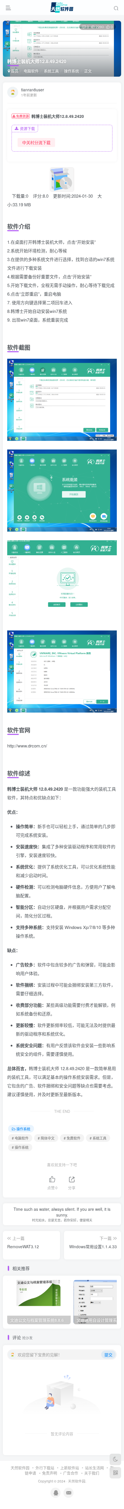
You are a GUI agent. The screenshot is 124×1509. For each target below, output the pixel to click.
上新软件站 (69, 1467)
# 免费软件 (72, 1138)
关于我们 (91, 1473)
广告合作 (70, 1473)
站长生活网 (94, 1467)
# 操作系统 (20, 1147)
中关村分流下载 (36, 142)
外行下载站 (44, 1467)
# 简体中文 (46, 1138)
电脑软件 (31, 70)
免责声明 (49, 1473)
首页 (14, 70)
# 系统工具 (98, 1138)
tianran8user (32, 89)
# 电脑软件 (20, 1138)
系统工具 (51, 70)
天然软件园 (20, 1467)
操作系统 (71, 70)
